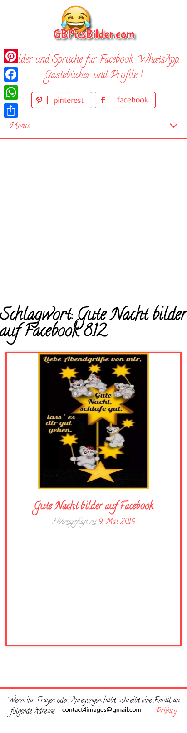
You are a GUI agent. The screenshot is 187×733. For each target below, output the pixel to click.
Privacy (166, 711)
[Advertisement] (93, 215)
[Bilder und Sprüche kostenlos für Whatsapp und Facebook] (93, 23)
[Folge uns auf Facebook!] (125, 106)
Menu (19, 126)
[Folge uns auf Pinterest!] (63, 106)
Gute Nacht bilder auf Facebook (93, 507)
